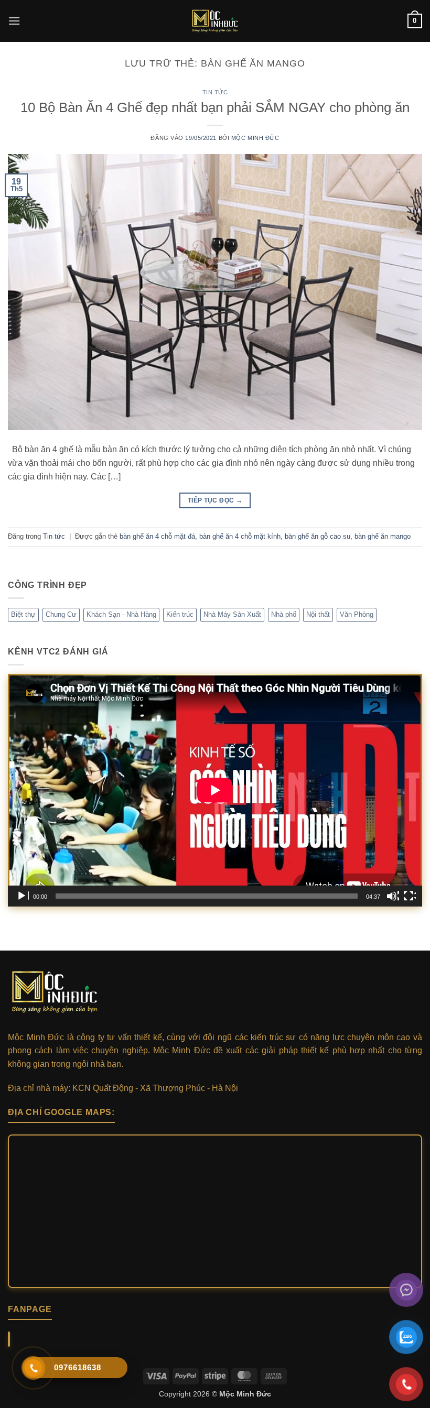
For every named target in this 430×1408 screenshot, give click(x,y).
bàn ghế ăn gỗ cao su (317, 536)
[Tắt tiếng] (392, 896)
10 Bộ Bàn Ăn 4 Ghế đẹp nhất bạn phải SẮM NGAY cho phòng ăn (215, 107)
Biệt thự (23, 614)
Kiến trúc (180, 614)
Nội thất (318, 614)
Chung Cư (61, 614)
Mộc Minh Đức (255, 138)
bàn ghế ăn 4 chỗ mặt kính (240, 536)
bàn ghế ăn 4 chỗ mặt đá (157, 536)
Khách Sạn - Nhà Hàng (121, 614)
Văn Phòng (356, 614)
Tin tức (215, 92)
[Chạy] (22, 896)
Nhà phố (283, 614)
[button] (14, 21)
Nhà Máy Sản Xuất (232, 614)
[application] (215, 790)
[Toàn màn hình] (409, 896)
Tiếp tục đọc (215, 500)
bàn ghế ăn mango (382, 536)
